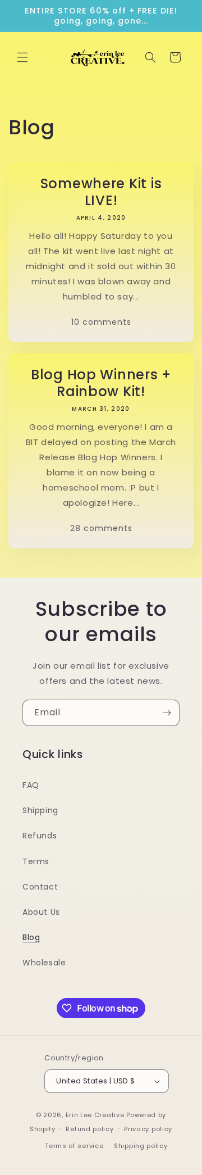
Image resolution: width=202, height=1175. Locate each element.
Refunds (39, 835)
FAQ (30, 785)
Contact (40, 886)
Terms (35, 861)
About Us (41, 912)
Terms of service (74, 1145)
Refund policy (89, 1128)
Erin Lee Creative (95, 1114)
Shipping (40, 810)
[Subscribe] (166, 713)
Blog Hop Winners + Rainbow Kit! (101, 383)
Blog (31, 937)
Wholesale (44, 962)
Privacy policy (148, 1128)
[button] (22, 57)
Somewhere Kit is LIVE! (101, 192)
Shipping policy (141, 1145)
